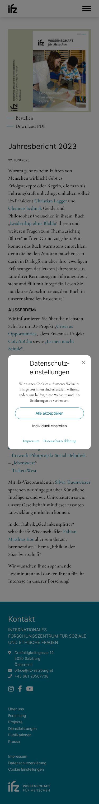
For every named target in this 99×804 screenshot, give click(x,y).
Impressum (31, 441)
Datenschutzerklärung (60, 441)
